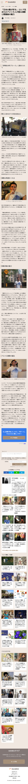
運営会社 (14, 778)
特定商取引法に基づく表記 (14, 776)
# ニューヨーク (5, 21)
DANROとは (14, 771)
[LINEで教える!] (16, 472)
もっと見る (14, 761)
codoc (25, 443)
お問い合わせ (14, 773)
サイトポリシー (14, 774)
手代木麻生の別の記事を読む (10, 550)
